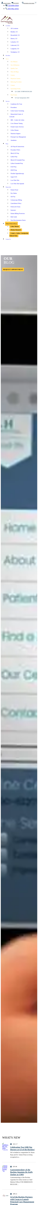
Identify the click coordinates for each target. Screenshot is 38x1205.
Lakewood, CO (15, 45)
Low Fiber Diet (15, 180)
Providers (8, 55)
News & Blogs (15, 72)
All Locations (14, 28)
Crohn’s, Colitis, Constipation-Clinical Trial (19, 234)
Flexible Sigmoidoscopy (17, 173)
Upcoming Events (15, 88)
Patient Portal (14, 190)
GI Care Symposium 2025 (22, 98)
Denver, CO (14, 38)
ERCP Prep (14, 170)
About (7, 58)
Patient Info (8, 187)
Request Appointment (13, 269)
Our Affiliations (15, 65)
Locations (8, 25)
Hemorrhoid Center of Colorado (16, 115)
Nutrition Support (15, 133)
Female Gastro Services (17, 127)
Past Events (14, 95)
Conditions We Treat (16, 104)
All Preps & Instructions (17, 146)
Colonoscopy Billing (16, 200)
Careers (13, 75)
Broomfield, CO (15, 35)
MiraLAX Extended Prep (18, 160)
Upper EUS (14, 177)
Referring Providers (16, 82)
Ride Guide (14, 217)
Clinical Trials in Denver (11, 223)
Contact (13, 85)
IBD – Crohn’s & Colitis (17, 120)
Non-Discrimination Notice (18, 220)
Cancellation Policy (16, 203)
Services (7, 101)
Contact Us (8, 239)
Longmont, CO (15, 48)
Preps (7, 143)
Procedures (14, 107)
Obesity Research (16, 230)
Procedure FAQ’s (15, 150)
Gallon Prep (14, 156)
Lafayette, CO (14, 42)
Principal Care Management (18, 137)
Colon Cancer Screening (17, 111)
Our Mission (14, 61)
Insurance (13, 210)
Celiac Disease (15, 130)
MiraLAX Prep (15, 153)
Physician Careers (15, 78)
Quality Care (14, 68)
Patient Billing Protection (18, 213)
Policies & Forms (15, 206)
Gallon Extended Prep (17, 163)
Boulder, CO (14, 32)
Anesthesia (13, 140)
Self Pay (13, 196)
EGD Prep (13, 167)
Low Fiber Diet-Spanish (17, 183)
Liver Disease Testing (17, 123)
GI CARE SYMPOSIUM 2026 (23, 91)
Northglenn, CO (15, 52)
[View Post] (5, 1150)
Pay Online (14, 193)
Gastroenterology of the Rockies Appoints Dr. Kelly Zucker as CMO (21, 1172)
